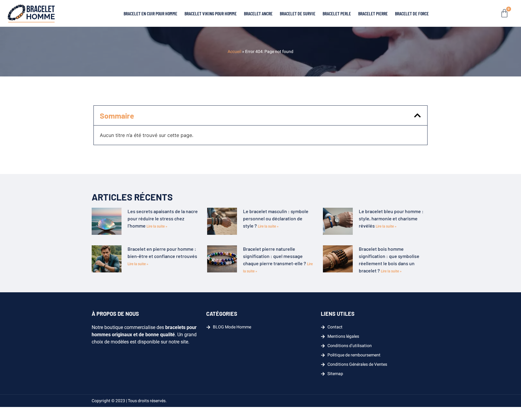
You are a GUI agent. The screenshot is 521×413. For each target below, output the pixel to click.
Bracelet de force (412, 13)
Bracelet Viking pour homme (211, 13)
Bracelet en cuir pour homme (150, 13)
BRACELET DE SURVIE (297, 13)
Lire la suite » (157, 226)
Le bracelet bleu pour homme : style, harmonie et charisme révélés (391, 218)
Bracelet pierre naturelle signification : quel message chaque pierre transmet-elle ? (275, 256)
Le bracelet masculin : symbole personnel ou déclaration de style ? (275, 218)
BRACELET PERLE (337, 13)
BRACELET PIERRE (373, 13)
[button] (417, 115)
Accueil (234, 51)
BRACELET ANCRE (258, 13)
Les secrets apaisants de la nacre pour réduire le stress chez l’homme (163, 218)
